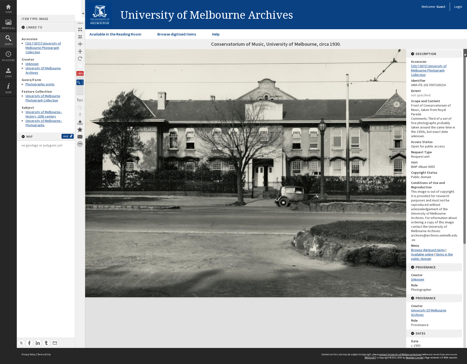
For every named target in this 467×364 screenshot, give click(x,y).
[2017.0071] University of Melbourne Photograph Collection (43, 47)
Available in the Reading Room (115, 34)
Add (65, 136)
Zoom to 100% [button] (80, 66)
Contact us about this (80, 136)
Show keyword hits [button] (80, 107)
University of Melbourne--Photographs (44, 122)
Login (8, 76)
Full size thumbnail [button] (80, 29)
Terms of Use (44, 354)
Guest (440, 6)
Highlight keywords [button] (80, 114)
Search (8, 44)
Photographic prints (40, 84)
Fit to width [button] (80, 44)
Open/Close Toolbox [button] (83, 9)
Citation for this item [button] (80, 144)
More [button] (8, 92)
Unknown (32, 64)
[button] (80, 82)
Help (216, 34)
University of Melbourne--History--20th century (44, 114)
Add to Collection (80, 129)
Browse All (8, 28)
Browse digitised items (176, 34)
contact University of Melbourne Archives (400, 354)
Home (8, 12)
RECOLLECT (370, 357)
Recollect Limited (414, 357)
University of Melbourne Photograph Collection (43, 98)
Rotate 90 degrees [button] (80, 58)
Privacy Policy (29, 354)
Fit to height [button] (80, 51)
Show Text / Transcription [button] (80, 100)
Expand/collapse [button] (465, 53)
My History (8, 60)
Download (80, 122)
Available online (422, 254)
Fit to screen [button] (80, 36)
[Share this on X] (21, 340)
